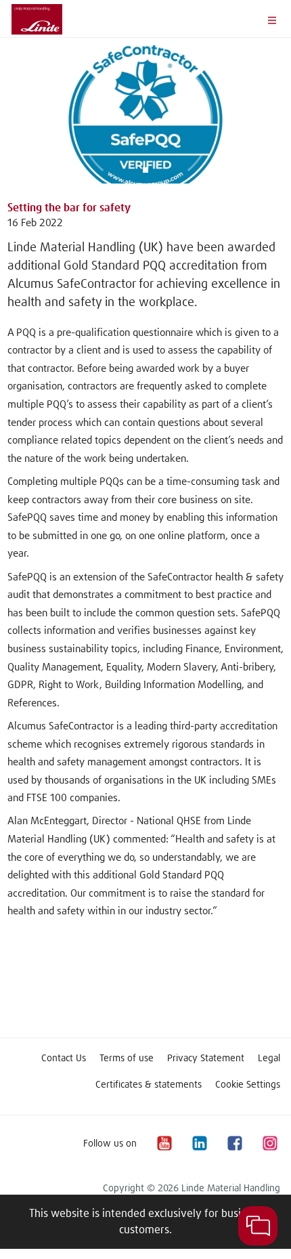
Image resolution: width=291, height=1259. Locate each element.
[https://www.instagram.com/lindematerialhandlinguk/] (269, 1143)
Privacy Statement (205, 1058)
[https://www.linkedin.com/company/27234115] (199, 1143)
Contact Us (63, 1058)
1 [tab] (145, 170)
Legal (269, 1058)
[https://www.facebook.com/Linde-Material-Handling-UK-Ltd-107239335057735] (234, 1143)
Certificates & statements (148, 1085)
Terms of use (126, 1058)
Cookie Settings (247, 1085)
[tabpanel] (145, 111)
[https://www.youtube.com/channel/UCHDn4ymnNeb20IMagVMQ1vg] (164, 1143)
